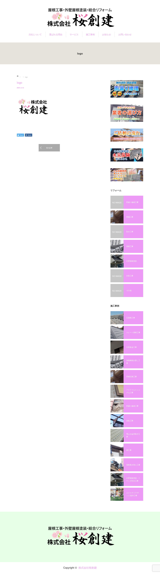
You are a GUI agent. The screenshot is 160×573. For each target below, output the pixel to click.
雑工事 (128, 450)
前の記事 (49, 148)
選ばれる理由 (55, 34)
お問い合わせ (124, 34)
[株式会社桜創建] (80, 17)
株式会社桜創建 (87, 567)
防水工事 (129, 231)
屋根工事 (129, 246)
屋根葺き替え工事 (133, 464)
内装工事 (129, 275)
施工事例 (90, 34)
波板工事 (129, 420)
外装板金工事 (131, 347)
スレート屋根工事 (133, 332)
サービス (74, 34)
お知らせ (106, 34)
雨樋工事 (129, 217)
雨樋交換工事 (131, 376)
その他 (128, 290)
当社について (35, 34)
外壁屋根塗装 (131, 261)
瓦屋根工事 (130, 317)
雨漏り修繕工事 (132, 202)
